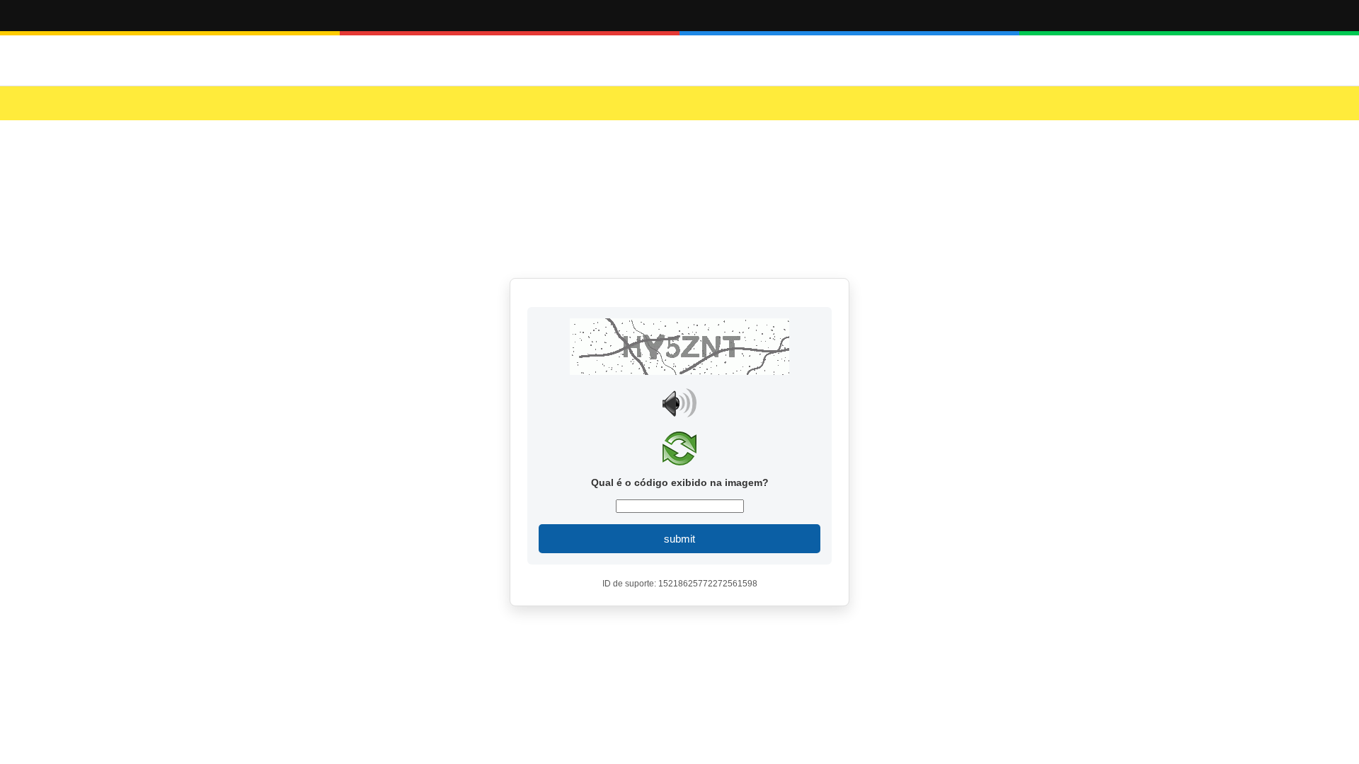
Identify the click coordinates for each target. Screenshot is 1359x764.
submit (679, 539)
